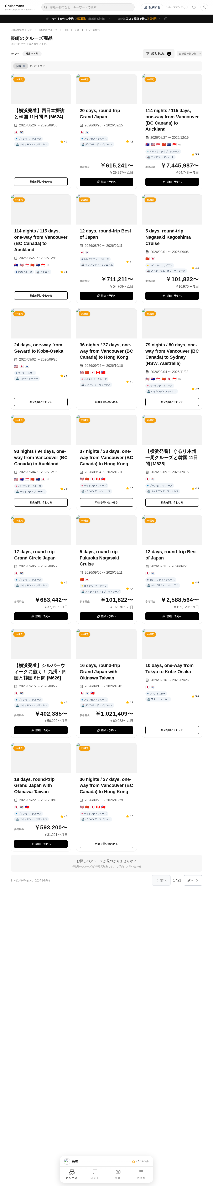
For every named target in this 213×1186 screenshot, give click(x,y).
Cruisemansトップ (21, 30)
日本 (65, 30)
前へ (163, 880)
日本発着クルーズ (48, 30)
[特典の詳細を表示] (165, 18)
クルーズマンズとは (177, 7)
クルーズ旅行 (92, 30)
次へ (190, 880)
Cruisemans (14, 6)
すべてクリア (37, 66)
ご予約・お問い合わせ (128, 866)
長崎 (76, 30)
